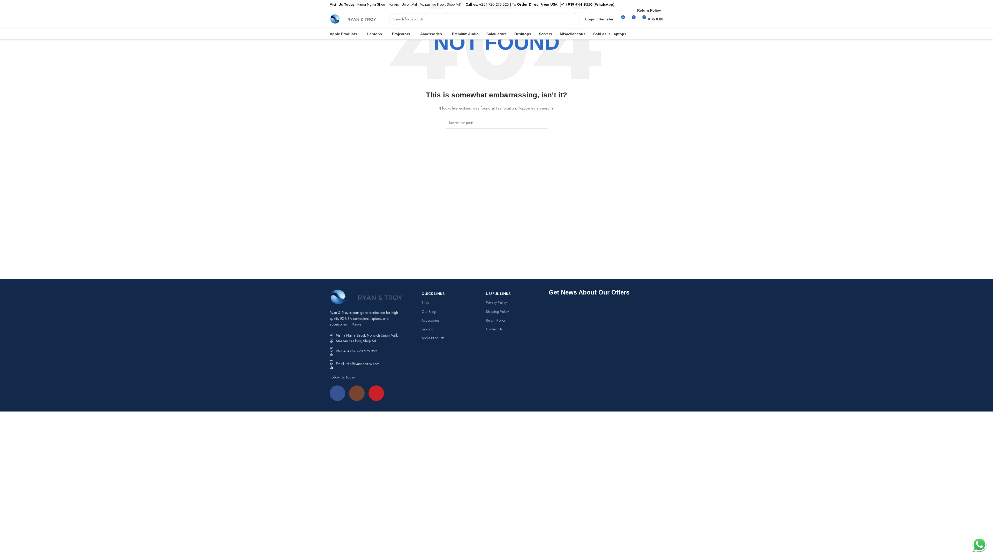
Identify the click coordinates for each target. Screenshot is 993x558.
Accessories (430, 320)
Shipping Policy (497, 311)
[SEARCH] (574, 19)
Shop (425, 302)
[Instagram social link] (357, 393)
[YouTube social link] (376, 393)
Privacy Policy (496, 302)
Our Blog (429, 311)
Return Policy (496, 320)
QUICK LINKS (433, 293)
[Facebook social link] (337, 393)
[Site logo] (353, 18)
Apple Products (433, 337)
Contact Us (494, 329)
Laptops (427, 329)
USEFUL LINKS (498, 293)
